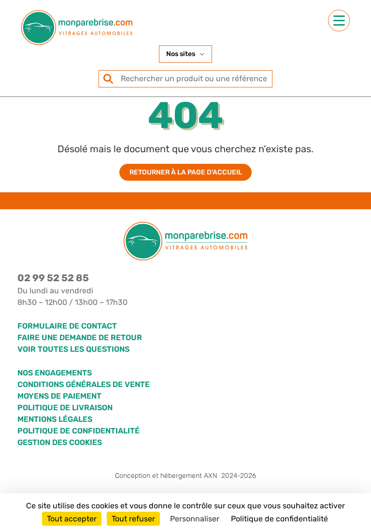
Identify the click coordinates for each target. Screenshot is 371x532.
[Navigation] (339, 20)
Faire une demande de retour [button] (79, 337)
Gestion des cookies (59, 442)
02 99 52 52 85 (53, 278)
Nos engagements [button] (54, 372)
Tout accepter (72, 518)
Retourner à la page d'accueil (185, 172)
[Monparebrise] (76, 27)
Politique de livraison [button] (65, 407)
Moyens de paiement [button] (59, 396)
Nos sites (180, 54)
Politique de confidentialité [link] (279, 518)
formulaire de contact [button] (67, 326)
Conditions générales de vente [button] (83, 384)
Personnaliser (194, 518)
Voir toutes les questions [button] (73, 349)
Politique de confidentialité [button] (78, 430)
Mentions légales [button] (54, 419)
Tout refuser (133, 518)
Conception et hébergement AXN (185, 476)
